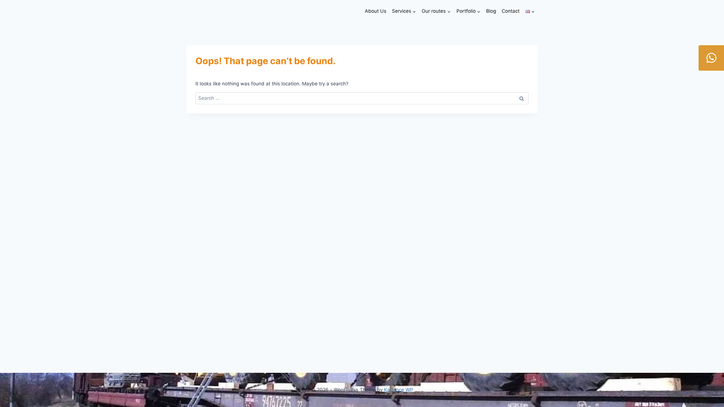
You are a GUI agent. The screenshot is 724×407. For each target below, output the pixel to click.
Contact (511, 11)
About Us (375, 11)
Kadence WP (398, 390)
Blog (491, 11)
